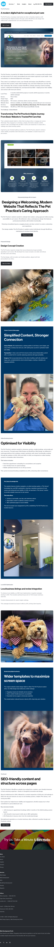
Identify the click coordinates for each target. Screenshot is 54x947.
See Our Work (6, 263)
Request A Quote (27, 235)
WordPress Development (6, 883)
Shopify (2, 885)
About (29, 4)
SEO (49, 104)
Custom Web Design (16, 104)
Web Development (4, 877)
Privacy (2, 867)
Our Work (2, 856)
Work (18, 4)
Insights (24, 4)
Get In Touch (5, 25)
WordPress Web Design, (30, 104)
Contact (2, 864)
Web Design (3, 875)
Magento (2, 888)
